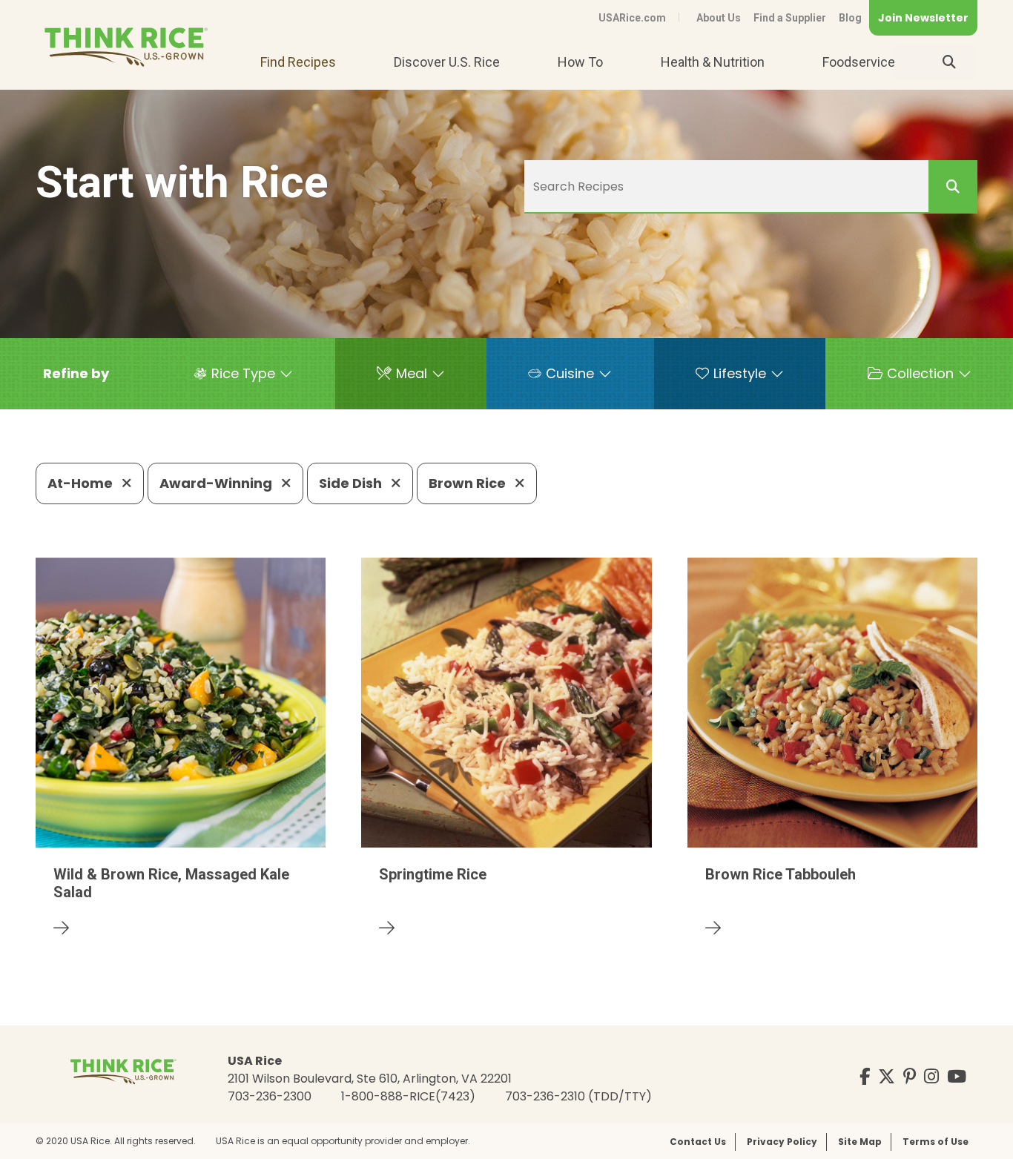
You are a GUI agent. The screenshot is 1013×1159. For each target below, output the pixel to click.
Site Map (860, 1141)
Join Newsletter (923, 17)
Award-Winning (217, 483)
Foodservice (858, 62)
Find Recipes (298, 62)
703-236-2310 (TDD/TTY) (578, 1096)
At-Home (81, 483)
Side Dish (352, 483)
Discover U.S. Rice (447, 62)
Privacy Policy (782, 1141)
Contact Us (698, 1141)
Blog (850, 18)
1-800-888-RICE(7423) (408, 1096)
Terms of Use (936, 1141)
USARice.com (632, 18)
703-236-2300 (269, 1096)
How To (580, 62)
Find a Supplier (789, 18)
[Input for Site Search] (949, 62)
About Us (718, 18)
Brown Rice (469, 483)
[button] (76, 374)
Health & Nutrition (713, 62)
